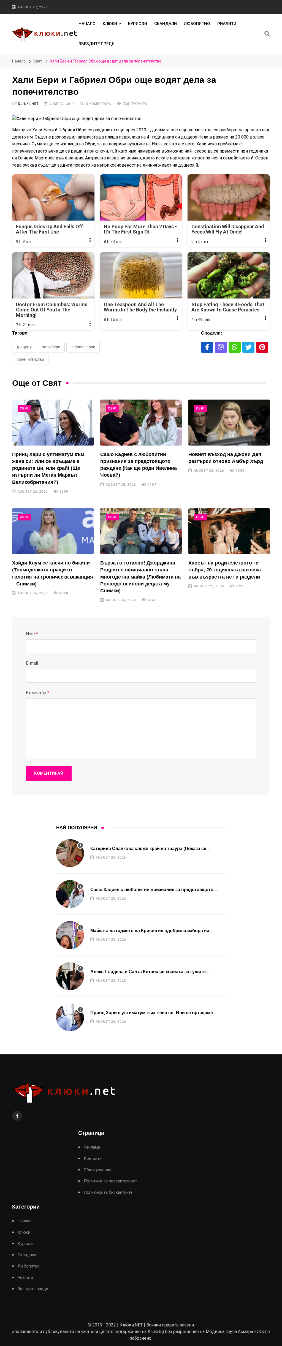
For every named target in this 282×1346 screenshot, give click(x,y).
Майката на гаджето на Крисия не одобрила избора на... (151, 930)
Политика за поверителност (110, 1181)
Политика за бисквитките (108, 1192)
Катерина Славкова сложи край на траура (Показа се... (150, 848)
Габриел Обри (83, 347)
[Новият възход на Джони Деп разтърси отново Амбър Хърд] (229, 422)
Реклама (92, 1147)
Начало (87, 23)
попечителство (30, 359)
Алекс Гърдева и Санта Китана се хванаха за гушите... (149, 971)
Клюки (110, 23)
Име (32, 633)
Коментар (37, 692)
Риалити (226, 23)
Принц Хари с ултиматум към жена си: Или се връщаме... (153, 1012)
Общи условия (97, 1170)
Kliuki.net (28, 104)
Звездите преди (96, 43)
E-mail (32, 663)
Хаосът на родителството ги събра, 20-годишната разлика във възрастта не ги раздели (224, 569)
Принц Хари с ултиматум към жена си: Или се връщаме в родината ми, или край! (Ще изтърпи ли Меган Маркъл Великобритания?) (48, 468)
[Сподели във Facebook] (207, 347)
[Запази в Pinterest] (262, 347)
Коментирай (48, 773)
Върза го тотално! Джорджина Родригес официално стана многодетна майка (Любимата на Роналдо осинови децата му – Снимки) (140, 576)
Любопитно (197, 23)
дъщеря (24, 347)
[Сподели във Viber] (221, 347)
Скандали (165, 23)
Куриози (137, 23)
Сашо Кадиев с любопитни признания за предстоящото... (153, 889)
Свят (37, 61)
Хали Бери (51, 347)
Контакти (93, 1159)
